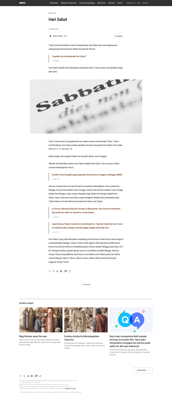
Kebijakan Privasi (70, 388)
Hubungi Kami (141, 370)
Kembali (87, 284)
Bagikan (120, 36)
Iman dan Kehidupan (87, 3)
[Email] (57, 271)
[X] (53, 271)
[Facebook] (50, 271)
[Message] (65, 271)
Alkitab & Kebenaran (69, 3)
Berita (120, 3)
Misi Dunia (101, 3)
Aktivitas (111, 3)
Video (139, 3)
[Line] (61, 271)
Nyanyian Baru (131, 3)
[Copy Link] (69, 271)
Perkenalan (54, 3)
